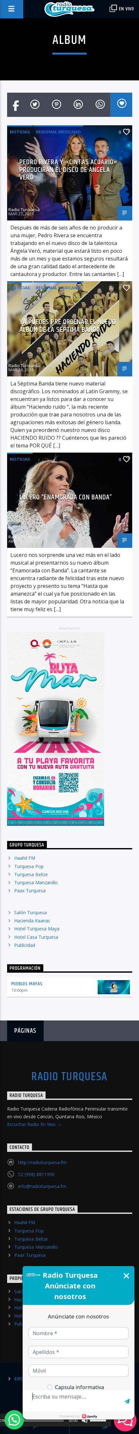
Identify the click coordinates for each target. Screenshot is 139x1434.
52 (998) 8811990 (36, 1174)
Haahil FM (24, 858)
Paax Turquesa (30, 890)
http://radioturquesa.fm (42, 1162)
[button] (14, 1419)
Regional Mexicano (58, 132)
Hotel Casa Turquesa (36, 937)
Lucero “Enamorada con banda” (65, 497)
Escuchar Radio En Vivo (32, 1124)
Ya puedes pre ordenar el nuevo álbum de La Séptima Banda (67, 325)
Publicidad (24, 945)
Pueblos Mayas (27, 984)
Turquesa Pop (29, 866)
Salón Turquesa (30, 912)
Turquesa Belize (31, 874)
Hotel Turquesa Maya (36, 929)
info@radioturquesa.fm (42, 1186)
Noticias (20, 132)
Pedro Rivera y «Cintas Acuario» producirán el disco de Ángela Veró (68, 170)
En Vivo (126, 9)
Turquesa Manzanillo (36, 882)
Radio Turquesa (24, 209)
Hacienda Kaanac (32, 920)
